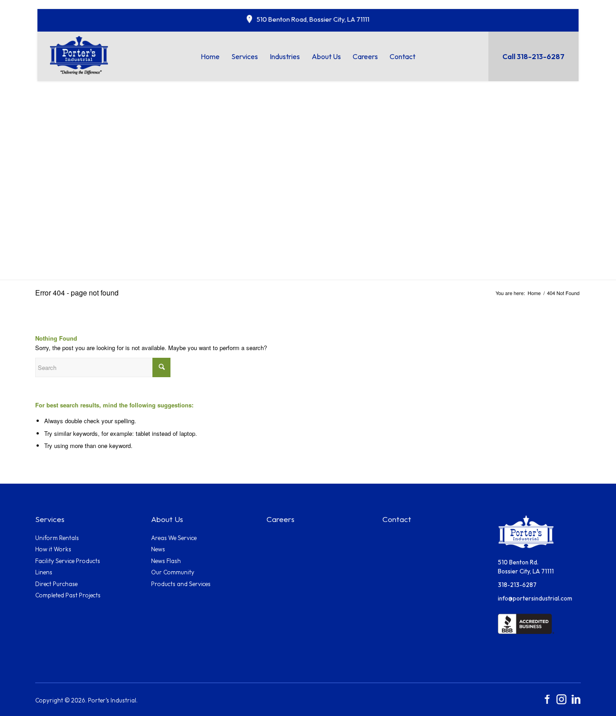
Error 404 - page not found (77, 292)
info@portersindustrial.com (535, 598)
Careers (280, 519)
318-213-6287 (517, 584)
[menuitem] (210, 56)
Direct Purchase (56, 583)
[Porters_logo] (79, 54)
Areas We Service (174, 537)
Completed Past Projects (68, 595)
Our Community (172, 572)
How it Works (53, 549)
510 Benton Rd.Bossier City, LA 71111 (526, 567)
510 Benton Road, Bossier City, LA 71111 (313, 19)
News (158, 549)
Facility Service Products (67, 560)
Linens (43, 572)
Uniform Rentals (57, 537)
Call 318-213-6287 (533, 56)
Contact (396, 519)
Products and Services (181, 583)
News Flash (166, 560)
